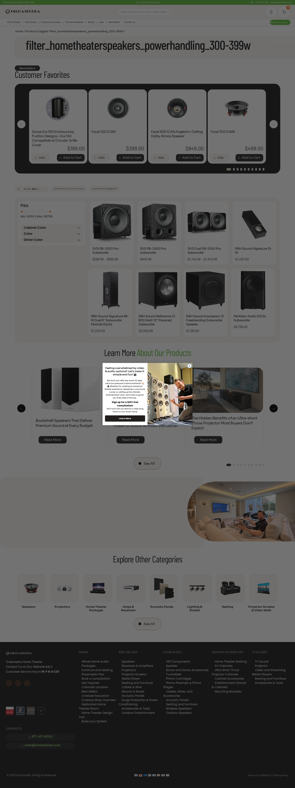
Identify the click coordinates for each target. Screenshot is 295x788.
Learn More (125, 418)
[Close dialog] (189, 366)
